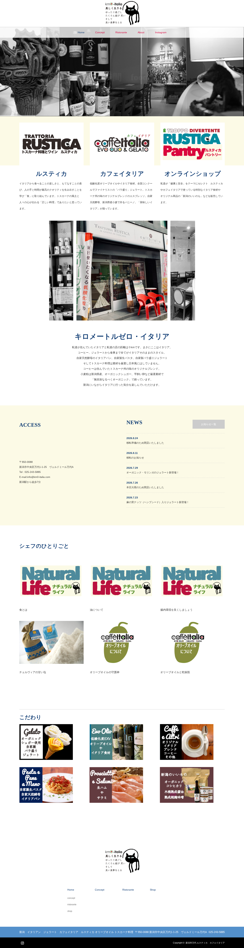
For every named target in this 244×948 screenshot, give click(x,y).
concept (71, 898)
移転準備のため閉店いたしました (145, 442)
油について (96, 609)
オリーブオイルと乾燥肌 (175, 672)
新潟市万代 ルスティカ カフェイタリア (205, 943)
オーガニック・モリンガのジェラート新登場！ (152, 472)
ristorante (71, 904)
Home (81, 32)
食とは (23, 609)
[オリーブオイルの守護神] (122, 642)
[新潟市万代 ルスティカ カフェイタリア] (122, 25)
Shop (153, 889)
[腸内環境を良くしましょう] (192, 579)
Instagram (160, 32)
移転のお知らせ (135, 457)
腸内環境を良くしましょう (176, 609)
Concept (100, 32)
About (141, 32)
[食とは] (51, 579)
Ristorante (121, 32)
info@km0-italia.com (38, 477)
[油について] (122, 579)
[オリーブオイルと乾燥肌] (192, 642)
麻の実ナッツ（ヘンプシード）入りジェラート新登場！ (157, 502)
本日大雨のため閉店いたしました (145, 487)
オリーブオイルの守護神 (104, 672)
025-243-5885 (33, 472)
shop (69, 911)
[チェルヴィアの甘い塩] (51, 642)
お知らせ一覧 (208, 424)
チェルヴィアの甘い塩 (32, 672)
